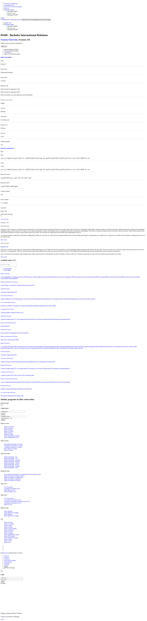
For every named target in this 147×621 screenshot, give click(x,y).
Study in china (8, 539)
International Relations (41, 305)
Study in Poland (8, 429)
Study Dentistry (8, 514)
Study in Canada (8, 450)
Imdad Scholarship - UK (10, 457)
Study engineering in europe (11, 534)
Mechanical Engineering (61, 319)
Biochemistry (39, 299)
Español (15, 14)
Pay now (6, 556)
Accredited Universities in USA (12, 500)
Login (2, 581)
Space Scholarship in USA (11, 437)
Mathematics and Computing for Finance (42, 361)
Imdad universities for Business (12, 479)
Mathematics (24, 361)
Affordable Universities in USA (12, 503)
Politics (52, 305)
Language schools (9, 5)
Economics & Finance (132, 277)
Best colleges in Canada (10, 448)
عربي (13, 13)
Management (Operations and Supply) (111, 346)
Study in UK (7, 542)
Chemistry (57, 299)
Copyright (7, 563)
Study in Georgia (8, 434)
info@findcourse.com (6, 19)
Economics (103, 277)
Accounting (6, 277)
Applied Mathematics (8, 299)
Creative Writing (7, 382)
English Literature (7, 389)
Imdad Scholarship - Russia (11, 464)
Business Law (6, 305)
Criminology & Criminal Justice (22, 305)
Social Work (23, 333)
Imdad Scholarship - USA (11, 458)
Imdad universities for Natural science (14, 476)
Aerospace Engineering (9, 292)
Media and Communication (10, 339)
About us (6, 8)
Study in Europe (8, 428)
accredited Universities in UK (12, 488)
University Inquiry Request (11, 51)
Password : (4, 579)
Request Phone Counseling (29, 19)
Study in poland (8, 527)
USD (10, 23)
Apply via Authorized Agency (12, 54)
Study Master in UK (9, 490)
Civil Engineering (23, 319)
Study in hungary (8, 533)
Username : (4, 578)
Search (3, 414)
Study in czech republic (10, 528)
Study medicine (8, 511)
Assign (3, 420)
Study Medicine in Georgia (11, 516)
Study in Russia (8, 433)
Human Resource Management (32, 348)
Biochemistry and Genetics (25, 299)
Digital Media (18, 382)
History (4, 333)
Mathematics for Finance (79, 299)
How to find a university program (13, 6)
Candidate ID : (5, 411)
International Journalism (32, 382)
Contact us (7, 559)
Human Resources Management (64, 277)
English (12, 9)
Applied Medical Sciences (25, 285)
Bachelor (7, 268)
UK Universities (8, 487)
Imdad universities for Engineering (13, 477)
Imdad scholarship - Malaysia (12, 461)
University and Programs (10, 3)
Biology (49, 299)
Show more (4, 239)
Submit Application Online (11, 49)
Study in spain (8, 525)
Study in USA (8, 541)
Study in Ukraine (8, 431)
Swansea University (9, 40)
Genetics (66, 299)
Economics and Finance (35, 346)
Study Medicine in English (11, 512)
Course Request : (5, 418)
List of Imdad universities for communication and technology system (22, 474)
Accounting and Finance (19, 277)
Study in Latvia (8, 531)
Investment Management (90, 346)
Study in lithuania (9, 530)
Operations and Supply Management (87, 277)
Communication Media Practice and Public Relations (55, 382)
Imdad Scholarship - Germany (12, 460)
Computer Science (16, 312)
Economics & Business (116, 277)
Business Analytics (34, 277)
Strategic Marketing (76, 348)
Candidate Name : (5, 416)
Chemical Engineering (8, 319)
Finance (5, 278)
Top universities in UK (10, 491)
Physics (91, 299)
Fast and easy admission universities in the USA (17, 501)
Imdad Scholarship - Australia (12, 466)
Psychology (13, 333)
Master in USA (8, 504)
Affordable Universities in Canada (13, 445)
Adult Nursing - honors (9, 285)
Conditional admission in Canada (13, 447)
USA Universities (9, 498)
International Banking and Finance (71, 346)
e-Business (5, 312)
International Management (51, 348)
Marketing (13, 278)
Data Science (19, 375)
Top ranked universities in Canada (13, 444)
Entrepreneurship (47, 277)
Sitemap (6, 565)
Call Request (7, 52)
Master (7, 270)
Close (2, 619)
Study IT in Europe (9, 536)
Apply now (3, 46)
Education (5, 326)
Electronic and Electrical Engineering (41, 319)
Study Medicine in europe (11, 537)
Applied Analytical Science (10, 361)
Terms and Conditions (10, 560)
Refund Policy (8, 562)
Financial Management (52, 346)
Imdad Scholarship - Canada (11, 463)
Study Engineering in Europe (12, 436)
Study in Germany (9, 426)
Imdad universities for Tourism (12, 480)
